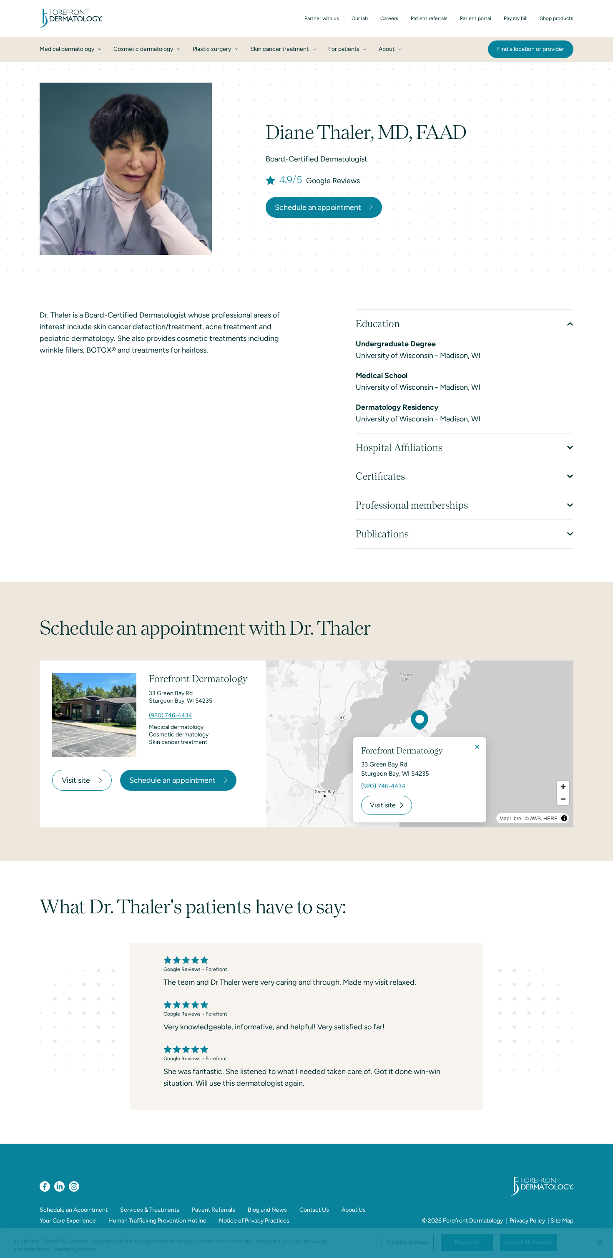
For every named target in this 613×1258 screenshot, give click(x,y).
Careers (389, 18)
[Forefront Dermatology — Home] (71, 18)
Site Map (561, 1220)
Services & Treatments (149, 1209)
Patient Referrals (213, 1209)
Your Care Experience (68, 1220)
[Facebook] (45, 1186)
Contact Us (314, 1209)
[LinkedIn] (59, 1186)
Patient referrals (429, 18)
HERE (550, 818)
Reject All (467, 1242)
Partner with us (321, 18)
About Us (354, 1209)
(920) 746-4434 (170, 715)
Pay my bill (516, 18)
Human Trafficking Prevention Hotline (157, 1220)
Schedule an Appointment (74, 1209)
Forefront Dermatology (473, 1220)
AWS (535, 818)
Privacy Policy (527, 1220)
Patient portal (475, 18)
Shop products (556, 18)
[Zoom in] (563, 787)
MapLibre (510, 818)
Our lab (360, 18)
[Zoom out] (563, 799)
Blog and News (267, 1209)
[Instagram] (74, 1186)
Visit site (76, 780)
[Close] (599, 1242)
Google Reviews (333, 180)
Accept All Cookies (528, 1242)
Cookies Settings (408, 1242)
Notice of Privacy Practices (254, 1220)
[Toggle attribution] (564, 818)
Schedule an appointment (318, 207)
